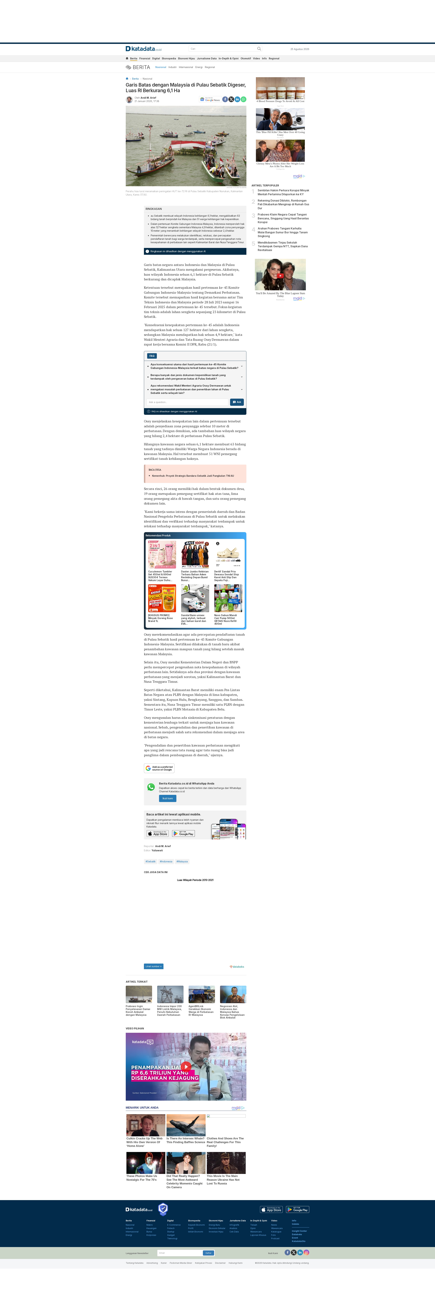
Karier (164, 1263)
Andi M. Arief (148, 97)
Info (264, 58)
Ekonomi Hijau (186, 58)
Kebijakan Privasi (203, 1263)
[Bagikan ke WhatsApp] (243, 99)
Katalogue (276, 1231)
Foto (273, 1235)
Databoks (297, 1234)
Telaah (253, 1225)
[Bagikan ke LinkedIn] (237, 98)
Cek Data (234, 1231)
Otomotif (246, 58)
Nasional (160, 67)
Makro (149, 1225)
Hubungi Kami (235, 1263)
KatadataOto (298, 1241)
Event (295, 1237)
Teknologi (172, 1238)
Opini (253, 1228)
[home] (127, 59)
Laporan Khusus (258, 1235)
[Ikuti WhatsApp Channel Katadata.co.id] (151, 787)
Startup (170, 1231)
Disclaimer (220, 1263)
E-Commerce (174, 1225)
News (274, 1225)
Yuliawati (157, 850)
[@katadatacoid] (306, 1252)
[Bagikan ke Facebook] (225, 98)
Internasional (186, 67)
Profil (190, 1228)
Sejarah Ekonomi (196, 1225)
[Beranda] (127, 78)
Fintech (171, 1228)
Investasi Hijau (216, 1231)
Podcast (275, 1238)
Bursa (149, 1231)
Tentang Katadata (134, 1263)
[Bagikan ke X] (231, 98)
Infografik (234, 1225)
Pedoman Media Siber (181, 1263)
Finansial (144, 58)
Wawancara (256, 1231)
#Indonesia (166, 861)
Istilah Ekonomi (195, 1231)
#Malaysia (182, 861)
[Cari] (259, 49)
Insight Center (299, 1231)
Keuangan (151, 1228)
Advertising (152, 1263)
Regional (274, 58)
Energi (199, 67)
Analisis (233, 1228)
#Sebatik (151, 861)
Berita (133, 58)
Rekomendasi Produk (158, 535)
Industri (173, 67)
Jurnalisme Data (207, 58)
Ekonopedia (169, 58)
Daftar (208, 1253)
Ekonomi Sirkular (217, 1228)
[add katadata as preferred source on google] (195, 768)
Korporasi (151, 1235)
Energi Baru (214, 1225)
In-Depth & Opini (229, 58)
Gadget (171, 1235)
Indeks (295, 1224)
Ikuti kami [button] (168, 798)
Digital (156, 58)
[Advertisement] (280, 361)
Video (256, 58)
